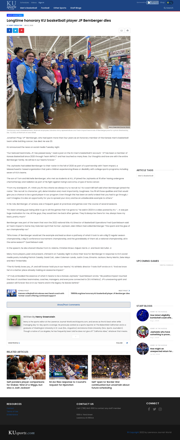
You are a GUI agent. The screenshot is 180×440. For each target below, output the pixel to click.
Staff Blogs (75, 7)
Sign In (41, 2)
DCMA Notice (12, 414)
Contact (10, 408)
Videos (34, 2)
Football (45, 7)
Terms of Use (12, 411)
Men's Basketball (145, 175)
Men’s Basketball (28, 7)
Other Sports (60, 7)
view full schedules (166, 265)
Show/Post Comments (68, 304)
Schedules (24, 2)
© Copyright (133, 432)
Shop (162, 2)
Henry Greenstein (15, 25)
